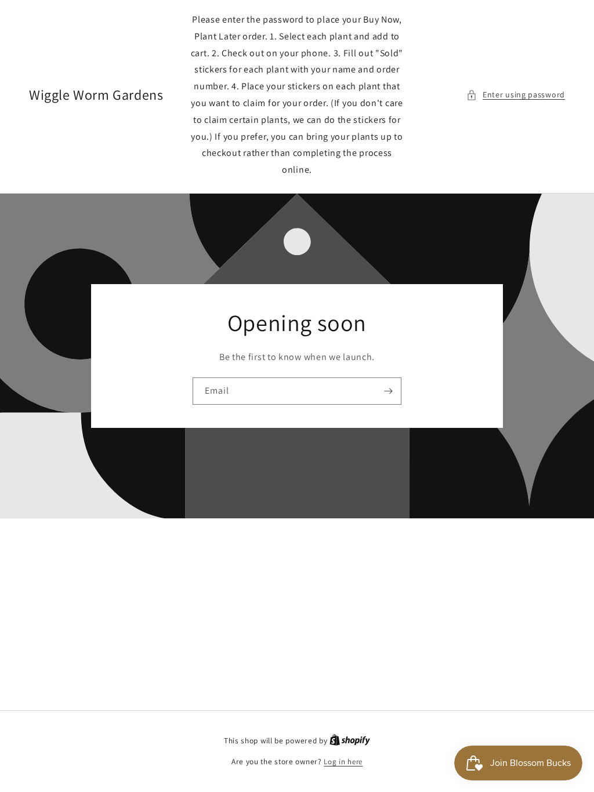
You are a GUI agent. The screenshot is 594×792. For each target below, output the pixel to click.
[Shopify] (349, 741)
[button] (515, 95)
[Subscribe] (388, 391)
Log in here (343, 761)
